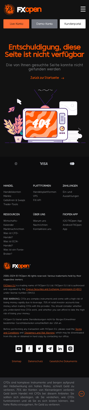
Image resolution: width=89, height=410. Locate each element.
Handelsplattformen (44, 191)
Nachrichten (40, 224)
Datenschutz (35, 361)
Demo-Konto (44, 23)
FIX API (37, 200)
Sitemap (16, 361)
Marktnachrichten (13, 229)
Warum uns (39, 220)
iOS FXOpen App (72, 220)
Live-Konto (16, 23)
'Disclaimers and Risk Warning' (39, 332)
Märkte (7, 196)
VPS (35, 196)
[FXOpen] (23, 9)
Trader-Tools (10, 204)
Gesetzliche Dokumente (63, 361)
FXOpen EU (9, 285)
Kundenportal (72, 23)
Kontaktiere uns (42, 229)
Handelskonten (12, 191)
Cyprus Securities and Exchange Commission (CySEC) (53, 289)
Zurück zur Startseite (44, 78)
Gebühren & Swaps (14, 200)
